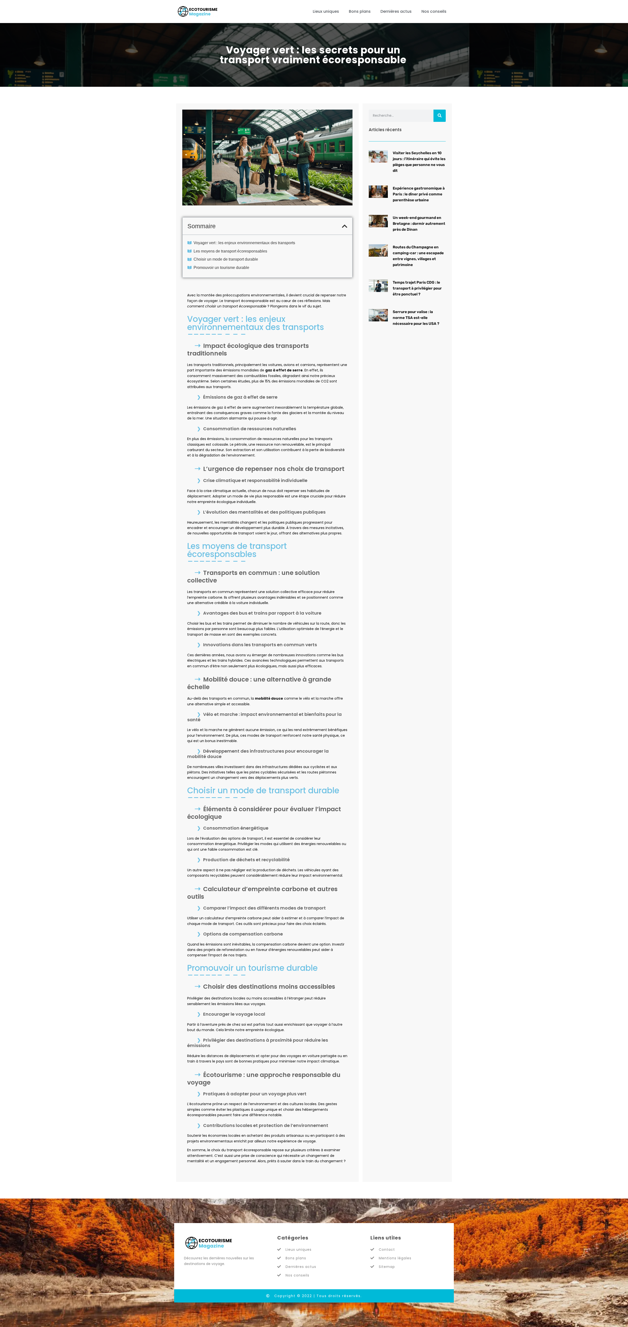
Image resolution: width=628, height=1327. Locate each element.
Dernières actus (396, 11)
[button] (344, 226)
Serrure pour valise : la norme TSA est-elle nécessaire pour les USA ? (416, 318)
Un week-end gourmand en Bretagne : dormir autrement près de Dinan (419, 223)
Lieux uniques (326, 11)
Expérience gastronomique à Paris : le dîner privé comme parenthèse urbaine (419, 194)
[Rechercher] (439, 116)
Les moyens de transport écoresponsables (230, 251)
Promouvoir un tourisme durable (221, 267)
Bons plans (360, 11)
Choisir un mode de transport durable (226, 259)
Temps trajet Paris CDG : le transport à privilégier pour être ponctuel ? (417, 288)
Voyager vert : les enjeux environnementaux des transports (244, 243)
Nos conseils (433, 11)
